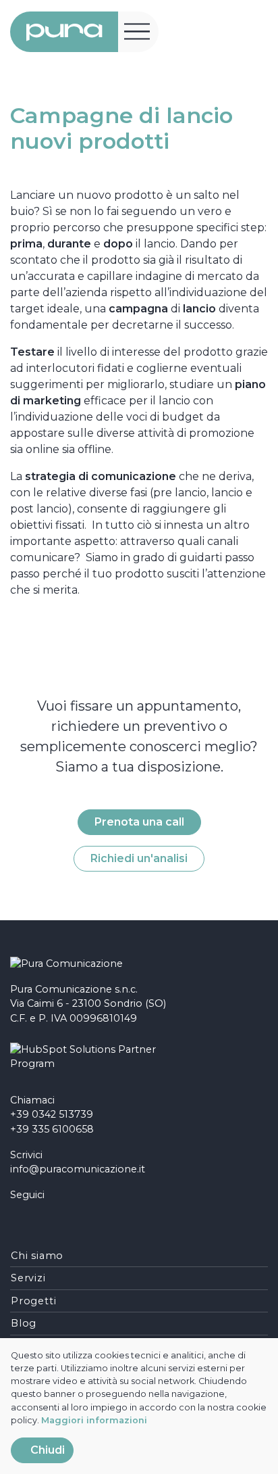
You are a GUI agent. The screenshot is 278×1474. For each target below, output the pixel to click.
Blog (23, 1323)
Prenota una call (139, 821)
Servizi (28, 1278)
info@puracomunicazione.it (77, 1169)
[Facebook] (15, 1217)
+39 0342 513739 (51, 1114)
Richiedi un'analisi (139, 858)
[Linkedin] (54, 1217)
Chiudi (46, 1450)
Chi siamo (37, 1256)
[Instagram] (34, 1217)
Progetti (33, 1301)
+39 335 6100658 (52, 1129)
